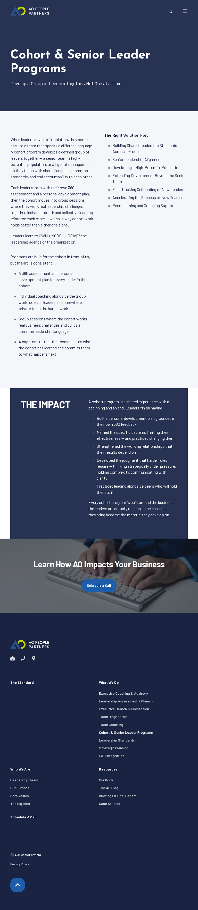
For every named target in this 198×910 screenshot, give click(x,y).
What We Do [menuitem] (109, 683)
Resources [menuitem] (108, 769)
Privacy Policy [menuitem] (19, 864)
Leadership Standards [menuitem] (117, 740)
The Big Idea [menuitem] (20, 803)
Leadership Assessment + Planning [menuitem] (126, 701)
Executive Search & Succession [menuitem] (124, 709)
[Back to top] (17, 885)
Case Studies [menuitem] (109, 803)
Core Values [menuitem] (19, 796)
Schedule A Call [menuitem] (23, 817)
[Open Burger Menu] (185, 11)
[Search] (170, 11)
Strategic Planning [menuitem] (113, 748)
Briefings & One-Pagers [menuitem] (118, 796)
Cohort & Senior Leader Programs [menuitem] (126, 732)
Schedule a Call (99, 585)
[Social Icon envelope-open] (14, 658)
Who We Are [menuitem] (20, 769)
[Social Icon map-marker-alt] (32, 658)
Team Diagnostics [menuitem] (113, 716)
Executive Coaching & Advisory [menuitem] (123, 693)
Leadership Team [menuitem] (24, 780)
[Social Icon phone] (23, 658)
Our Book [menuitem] (106, 780)
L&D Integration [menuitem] (111, 755)
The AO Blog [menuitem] (108, 788)
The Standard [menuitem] (22, 683)
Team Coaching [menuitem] (111, 724)
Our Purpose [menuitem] (20, 788)
